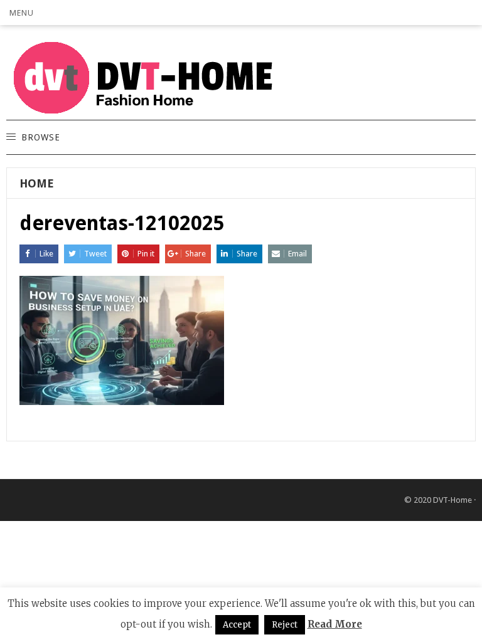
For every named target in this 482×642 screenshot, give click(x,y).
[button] (21, 12)
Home (36, 183)
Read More (335, 624)
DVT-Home (452, 500)
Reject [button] (284, 624)
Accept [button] (237, 624)
